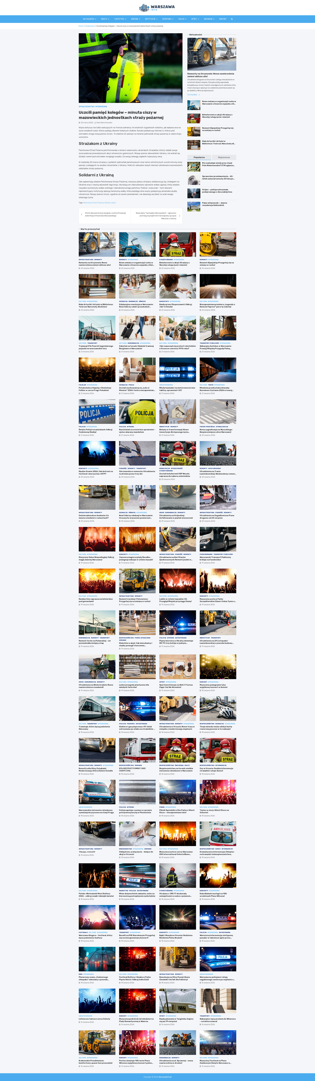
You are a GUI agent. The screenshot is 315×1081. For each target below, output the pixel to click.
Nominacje (133, 301)
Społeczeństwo (86, 107)
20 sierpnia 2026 (208, 435)
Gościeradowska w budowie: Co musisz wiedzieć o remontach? (94, 516)
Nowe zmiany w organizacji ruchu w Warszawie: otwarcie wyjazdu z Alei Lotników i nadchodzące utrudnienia (219, 105)
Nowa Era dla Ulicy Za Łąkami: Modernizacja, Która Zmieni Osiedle (96, 769)
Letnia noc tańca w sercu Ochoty (94, 1019)
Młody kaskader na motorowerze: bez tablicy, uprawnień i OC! (177, 389)
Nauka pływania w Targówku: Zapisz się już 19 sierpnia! (176, 1020)
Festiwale (83, 932)
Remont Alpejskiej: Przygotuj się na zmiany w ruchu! (218, 129)
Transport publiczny (209, 343)
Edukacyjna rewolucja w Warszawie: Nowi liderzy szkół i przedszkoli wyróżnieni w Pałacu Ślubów (136, 306)
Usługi (181, 19)
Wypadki (130, 427)
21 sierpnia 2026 (87, 352)
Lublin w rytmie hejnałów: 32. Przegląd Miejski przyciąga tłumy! (175, 600)
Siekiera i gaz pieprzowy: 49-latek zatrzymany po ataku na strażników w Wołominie (137, 729)
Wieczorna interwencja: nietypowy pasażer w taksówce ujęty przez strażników (216, 937)
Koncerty (83, 468)
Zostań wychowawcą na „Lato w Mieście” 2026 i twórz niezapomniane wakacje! (137, 390)
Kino (80, 974)
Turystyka (119, 19)
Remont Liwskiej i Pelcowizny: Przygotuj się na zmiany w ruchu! (134, 600)
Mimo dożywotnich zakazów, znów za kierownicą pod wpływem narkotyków (137, 894)
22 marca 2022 (87, 123)
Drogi (161, 512)
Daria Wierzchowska (104, 123)
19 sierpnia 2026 (87, 563)
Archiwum (208, 19)
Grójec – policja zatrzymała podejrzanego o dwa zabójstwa (217, 191)
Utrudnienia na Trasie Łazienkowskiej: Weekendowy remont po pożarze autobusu (218, 473)
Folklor (82, 385)
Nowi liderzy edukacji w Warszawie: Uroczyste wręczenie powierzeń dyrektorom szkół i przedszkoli (136, 517)
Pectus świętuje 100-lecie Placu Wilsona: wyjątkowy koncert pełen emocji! (135, 1063)
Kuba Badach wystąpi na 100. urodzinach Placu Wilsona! (213, 894)
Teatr (210, 385)
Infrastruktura (86, 259)
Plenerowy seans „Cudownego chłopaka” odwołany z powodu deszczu (93, 979)
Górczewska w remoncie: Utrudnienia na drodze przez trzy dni (137, 472)
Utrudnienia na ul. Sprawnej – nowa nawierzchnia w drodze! (176, 1062)
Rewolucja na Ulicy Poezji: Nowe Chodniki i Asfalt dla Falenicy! (174, 978)
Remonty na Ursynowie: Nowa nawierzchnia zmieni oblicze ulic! (95, 264)
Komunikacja (133, 343)
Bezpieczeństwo (126, 638)
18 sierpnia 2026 (208, 690)
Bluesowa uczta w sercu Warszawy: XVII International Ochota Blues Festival (176, 854)
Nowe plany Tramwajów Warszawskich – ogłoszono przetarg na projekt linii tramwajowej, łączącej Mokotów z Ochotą (156, 216)
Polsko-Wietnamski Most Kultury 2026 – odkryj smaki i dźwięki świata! (96, 894)
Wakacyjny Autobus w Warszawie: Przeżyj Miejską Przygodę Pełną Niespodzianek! (215, 348)
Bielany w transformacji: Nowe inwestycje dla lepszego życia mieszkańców (174, 432)
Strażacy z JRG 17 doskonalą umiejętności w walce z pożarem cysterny (174, 896)
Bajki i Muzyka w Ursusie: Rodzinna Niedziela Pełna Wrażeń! (175, 936)
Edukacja (123, 301)
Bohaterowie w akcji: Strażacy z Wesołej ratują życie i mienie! (217, 116)
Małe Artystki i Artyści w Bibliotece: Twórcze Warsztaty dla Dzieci (218, 143)
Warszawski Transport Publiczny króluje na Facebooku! (215, 558)
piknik (162, 807)
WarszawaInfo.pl (165, 1077)
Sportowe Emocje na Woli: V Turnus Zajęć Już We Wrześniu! (176, 686)
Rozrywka (166, 19)
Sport (194, 19)
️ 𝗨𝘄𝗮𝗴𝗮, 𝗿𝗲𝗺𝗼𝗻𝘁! (87, 852)
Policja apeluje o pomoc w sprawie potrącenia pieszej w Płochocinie (135, 811)
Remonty (98, 259)
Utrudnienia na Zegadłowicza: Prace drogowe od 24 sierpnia (217, 516)
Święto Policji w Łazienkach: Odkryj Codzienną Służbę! (95, 431)
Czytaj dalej (192, 95)
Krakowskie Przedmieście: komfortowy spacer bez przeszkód (95, 1062)
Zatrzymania (181, 638)
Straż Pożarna (98, 203)
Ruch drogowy (214, 468)
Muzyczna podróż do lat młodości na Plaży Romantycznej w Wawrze (136, 1020)
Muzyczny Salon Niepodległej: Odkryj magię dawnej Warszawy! (96, 558)
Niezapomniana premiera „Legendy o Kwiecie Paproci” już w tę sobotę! (217, 305)
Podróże (123, 468)
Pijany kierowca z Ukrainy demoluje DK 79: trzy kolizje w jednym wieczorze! (176, 643)
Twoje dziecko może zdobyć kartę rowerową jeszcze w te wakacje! (216, 728)
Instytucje (150, 19)
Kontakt (223, 19)
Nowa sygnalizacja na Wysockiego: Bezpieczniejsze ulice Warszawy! (216, 431)
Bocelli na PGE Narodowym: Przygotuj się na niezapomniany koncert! (137, 936)
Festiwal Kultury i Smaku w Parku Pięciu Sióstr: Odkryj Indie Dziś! (135, 978)
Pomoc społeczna (142, 638)
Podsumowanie (206, 554)
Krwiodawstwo (125, 849)
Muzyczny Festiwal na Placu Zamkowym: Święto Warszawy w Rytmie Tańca (215, 1063)
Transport (92, 343)
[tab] (199, 157)
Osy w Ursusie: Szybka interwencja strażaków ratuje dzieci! (216, 769)
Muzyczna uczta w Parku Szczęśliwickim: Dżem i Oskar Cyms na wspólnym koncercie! (218, 601)
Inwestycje (164, 427)
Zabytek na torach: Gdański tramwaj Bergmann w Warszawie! (136, 347)
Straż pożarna (166, 259)
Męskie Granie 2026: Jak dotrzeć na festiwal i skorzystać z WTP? (96, 472)
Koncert (203, 682)
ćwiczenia (179, 765)
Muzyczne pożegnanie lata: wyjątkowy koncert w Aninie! (214, 686)
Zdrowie (134, 19)
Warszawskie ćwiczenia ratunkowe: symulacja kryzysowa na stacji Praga (96, 811)
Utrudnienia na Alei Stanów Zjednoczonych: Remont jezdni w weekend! (175, 559)
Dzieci (218, 849)
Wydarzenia (101, 107)
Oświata (142, 301)
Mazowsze (87, 203)
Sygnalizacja (222, 427)
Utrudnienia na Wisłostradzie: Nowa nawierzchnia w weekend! (96, 686)
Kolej (187, 765)
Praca (131, 385)
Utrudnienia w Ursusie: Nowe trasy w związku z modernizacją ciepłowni (177, 728)
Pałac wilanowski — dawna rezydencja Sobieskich (214, 204)
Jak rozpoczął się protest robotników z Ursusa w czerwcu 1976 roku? (177, 347)
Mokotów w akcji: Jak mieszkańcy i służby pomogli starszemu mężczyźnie (135, 645)
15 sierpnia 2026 (127, 1066)
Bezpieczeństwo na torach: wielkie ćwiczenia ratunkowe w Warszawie (176, 769)
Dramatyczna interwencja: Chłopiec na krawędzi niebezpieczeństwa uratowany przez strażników (217, 854)
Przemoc (131, 724)
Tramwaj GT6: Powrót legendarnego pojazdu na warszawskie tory (96, 347)
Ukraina (107, 203)
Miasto (104, 19)
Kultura (82, 301)
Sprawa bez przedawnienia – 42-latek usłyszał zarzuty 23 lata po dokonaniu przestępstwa (217, 178)
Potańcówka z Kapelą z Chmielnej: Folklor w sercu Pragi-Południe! (95, 389)
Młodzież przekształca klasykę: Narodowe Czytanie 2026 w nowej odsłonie (216, 390)
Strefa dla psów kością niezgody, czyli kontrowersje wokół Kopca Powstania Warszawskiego (105, 214)
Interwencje (221, 765)
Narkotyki (123, 891)
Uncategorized (166, 385)
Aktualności (88, 19)
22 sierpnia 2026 (87, 268)
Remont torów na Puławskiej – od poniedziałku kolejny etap (94, 642)
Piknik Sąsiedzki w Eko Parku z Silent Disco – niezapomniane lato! (177, 811)
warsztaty (164, 301)
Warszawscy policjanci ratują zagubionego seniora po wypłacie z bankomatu (216, 979)
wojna (113, 203)
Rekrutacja (164, 468)
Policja (82, 427)
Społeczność (176, 468)
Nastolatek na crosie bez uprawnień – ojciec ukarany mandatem (137, 431)
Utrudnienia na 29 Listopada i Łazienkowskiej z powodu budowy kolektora (216, 643)
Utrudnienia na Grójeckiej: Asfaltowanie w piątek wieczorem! (176, 516)
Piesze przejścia (207, 427)
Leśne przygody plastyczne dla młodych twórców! (134, 686)
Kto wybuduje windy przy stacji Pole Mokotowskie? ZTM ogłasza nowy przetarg (217, 165)
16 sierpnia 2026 (208, 983)
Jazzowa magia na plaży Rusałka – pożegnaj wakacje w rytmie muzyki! (136, 558)
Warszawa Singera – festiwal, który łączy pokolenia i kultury (95, 936)
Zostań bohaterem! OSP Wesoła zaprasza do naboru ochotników (174, 475)
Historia (82, 343)
